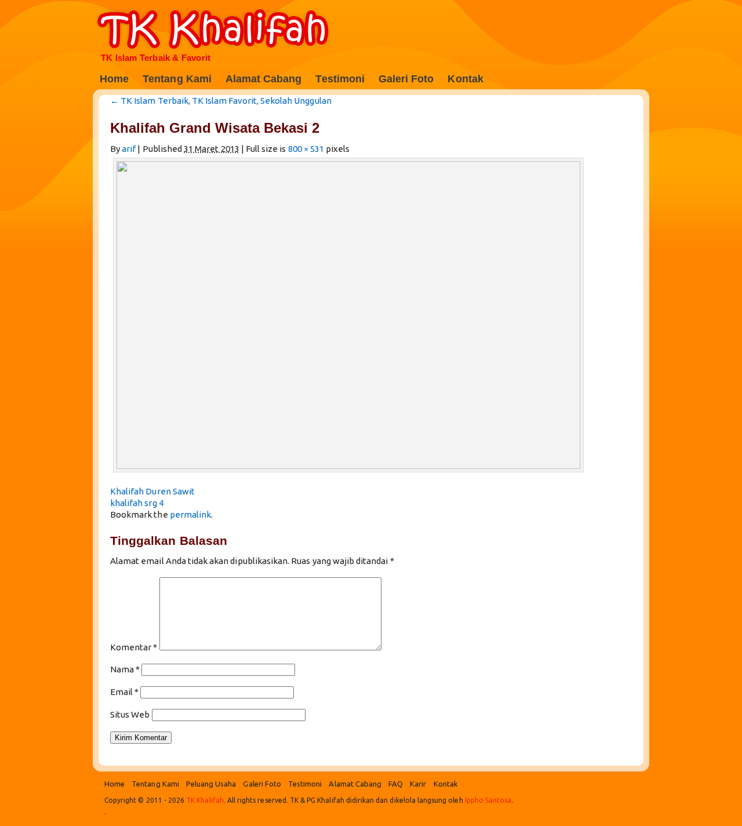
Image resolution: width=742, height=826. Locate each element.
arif (129, 149)
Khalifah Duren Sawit (152, 491)
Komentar (134, 647)
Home (114, 79)
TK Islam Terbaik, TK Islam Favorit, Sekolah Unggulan (221, 100)
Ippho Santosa (488, 800)
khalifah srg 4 (136, 503)
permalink (190, 514)
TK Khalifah (222, 29)
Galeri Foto (406, 79)
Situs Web (130, 714)
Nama (125, 669)
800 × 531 (306, 149)
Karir (418, 783)
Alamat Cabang (263, 79)
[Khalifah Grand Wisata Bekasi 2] (350, 466)
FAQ (395, 783)
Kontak (465, 79)
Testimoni (339, 79)
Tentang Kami (177, 79)
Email (124, 692)
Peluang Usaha (211, 783)
